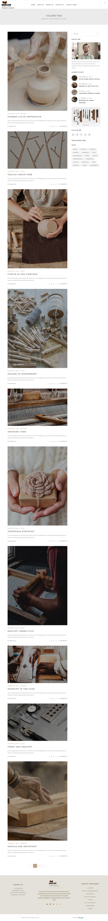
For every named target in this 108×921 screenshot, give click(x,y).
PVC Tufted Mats (90, 902)
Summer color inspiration (24, 117)
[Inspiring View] (37, 389)
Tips (93, 162)
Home (87, 155)
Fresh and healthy (20, 747)
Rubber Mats (90, 905)
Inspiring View (17, 432)
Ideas (95, 155)
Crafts (92, 149)
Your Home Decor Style (89, 79)
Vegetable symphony (21, 531)
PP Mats (90, 899)
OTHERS (90, 908)
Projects (85, 162)
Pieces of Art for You (89, 86)
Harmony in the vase (21, 689)
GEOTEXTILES (90, 894)
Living (75, 162)
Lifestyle (89, 159)
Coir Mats (90, 888)
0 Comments (62, 126)
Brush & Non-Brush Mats (90, 891)
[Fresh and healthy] (37, 704)
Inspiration (77, 159)
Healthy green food (21, 631)
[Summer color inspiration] (37, 33)
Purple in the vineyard (23, 274)
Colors (83, 149)
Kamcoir (45, 19)
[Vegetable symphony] (37, 447)
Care (75, 149)
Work (84, 165)
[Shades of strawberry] (37, 290)
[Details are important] (37, 762)
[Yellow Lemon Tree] (37, 132)
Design (75, 152)
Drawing (85, 152)
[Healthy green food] (37, 547)
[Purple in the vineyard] (37, 190)
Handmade (77, 155)
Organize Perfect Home (89, 93)
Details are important (22, 846)
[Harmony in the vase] (37, 647)
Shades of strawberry (22, 374)
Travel (76, 165)
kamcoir (13, 126)
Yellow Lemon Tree (20, 174)
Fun (94, 152)
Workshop (94, 165)
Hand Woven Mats (90, 896)
